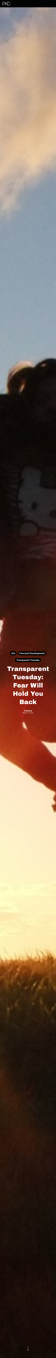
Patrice (28, 710)
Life (13, 653)
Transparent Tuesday (28, 660)
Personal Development (32, 653)
